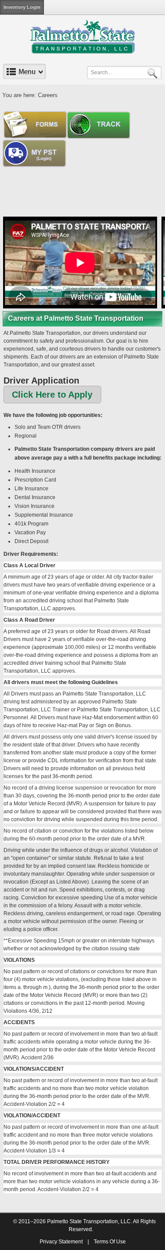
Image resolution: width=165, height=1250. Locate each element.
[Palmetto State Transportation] (82, 36)
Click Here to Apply (52, 394)
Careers (48, 95)
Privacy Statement (61, 1242)
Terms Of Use (110, 1242)
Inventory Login (22, 7)
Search (154, 73)
